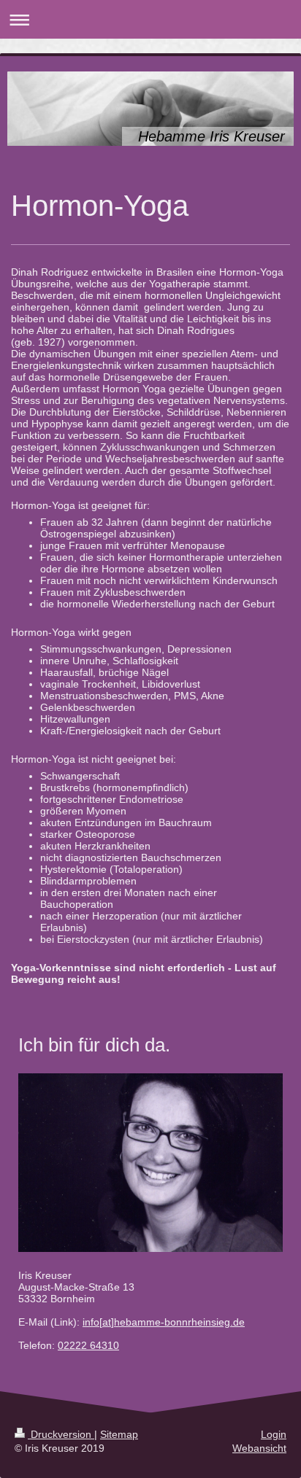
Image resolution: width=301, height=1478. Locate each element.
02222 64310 (88, 1345)
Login (273, 1434)
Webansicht (259, 1448)
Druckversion (61, 1434)
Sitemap (119, 1434)
